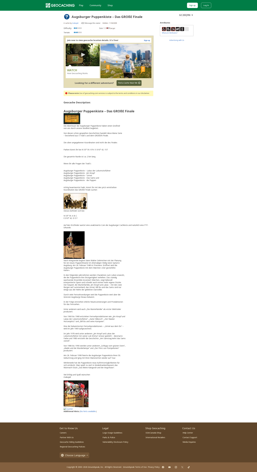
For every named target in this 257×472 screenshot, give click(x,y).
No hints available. (88, 411)
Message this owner (93, 23)
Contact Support (190, 437)
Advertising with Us (176, 40)
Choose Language (75, 455)
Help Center (188, 432)
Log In (206, 5)
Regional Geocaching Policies (72, 446)
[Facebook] (163, 467)
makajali (75, 23)
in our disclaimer (142, 93)
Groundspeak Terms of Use (135, 467)
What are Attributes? (169, 33)
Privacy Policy (154, 467)
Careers (63, 432)
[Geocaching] (60, 5)
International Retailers (155, 437)
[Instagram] (175, 467)
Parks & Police (109, 437)
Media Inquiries (189, 442)
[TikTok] (188, 467)
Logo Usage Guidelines (112, 432)
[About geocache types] (67, 17)
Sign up (192, 5)
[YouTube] (169, 467)
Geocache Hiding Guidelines (72, 442)
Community (95, 5)
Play (81, 5)
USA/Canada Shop (153, 432)
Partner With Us (67, 437)
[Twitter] (182, 467)
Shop (110, 5)
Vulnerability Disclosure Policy (115, 442)
